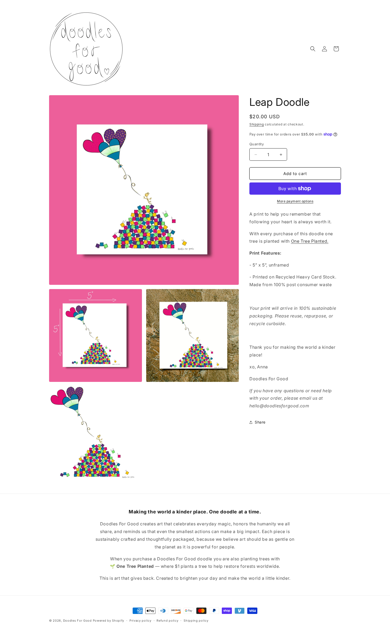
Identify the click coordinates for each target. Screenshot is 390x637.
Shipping (256, 124)
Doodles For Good (77, 620)
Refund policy (167, 620)
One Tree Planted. (309, 241)
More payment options (295, 201)
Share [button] (260, 422)
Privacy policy (140, 620)
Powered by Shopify (108, 620)
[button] (313, 49)
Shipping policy (196, 620)
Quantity (256, 144)
